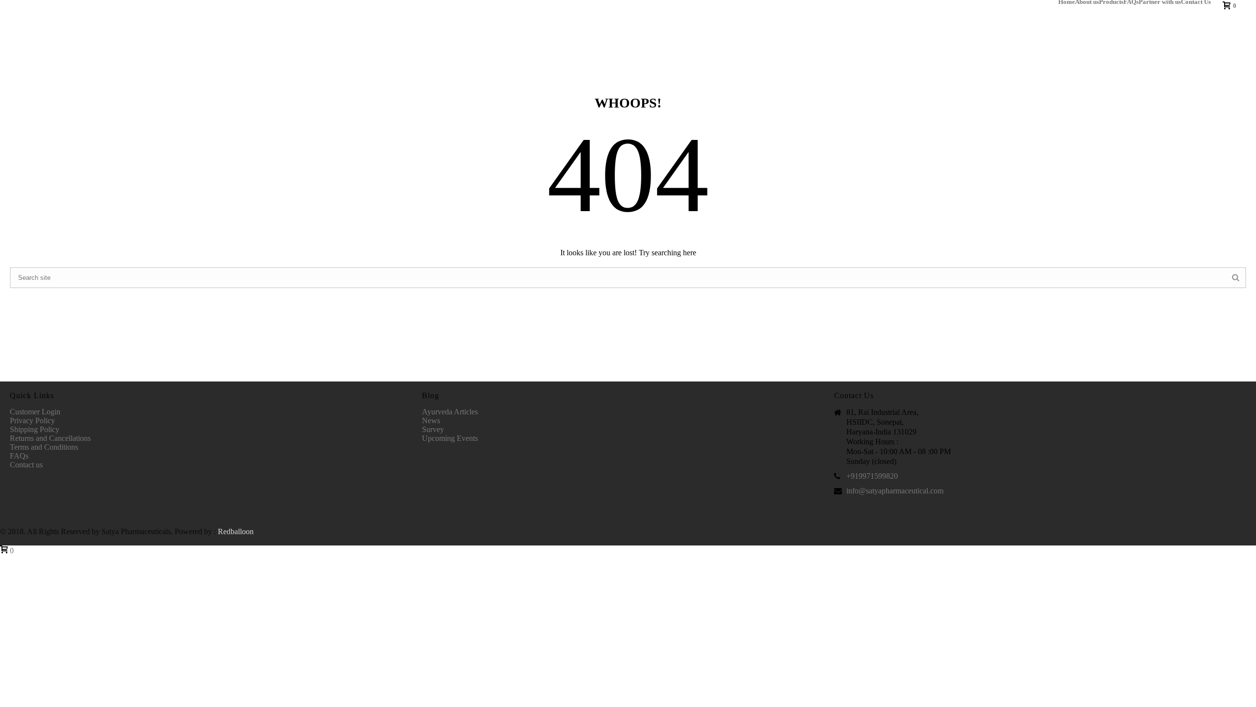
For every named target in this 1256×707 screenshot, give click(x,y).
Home (1066, 2)
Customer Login (35, 412)
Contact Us (1196, 2)
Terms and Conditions (44, 447)
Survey (433, 429)
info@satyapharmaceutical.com (894, 491)
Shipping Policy (34, 429)
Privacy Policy (32, 420)
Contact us (26, 465)
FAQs (1131, 2)
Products (1111, 2)
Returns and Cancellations (50, 438)
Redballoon (236, 531)
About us (1087, 2)
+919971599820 (872, 476)
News (431, 420)
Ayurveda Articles (450, 412)
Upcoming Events (450, 438)
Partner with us (1160, 2)
